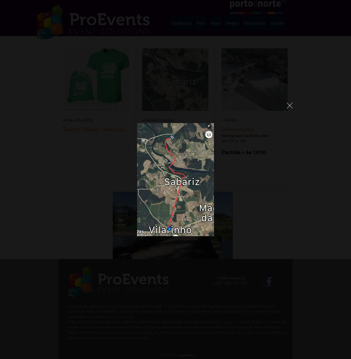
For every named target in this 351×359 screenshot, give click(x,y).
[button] (290, 106)
